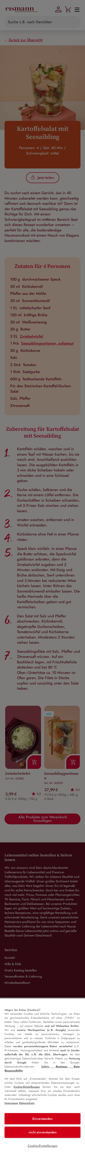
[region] (42, 1076)
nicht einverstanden (43, 1132)
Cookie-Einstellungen (27, 1087)
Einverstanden (42, 1118)
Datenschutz (26, 1103)
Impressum (11, 1103)
